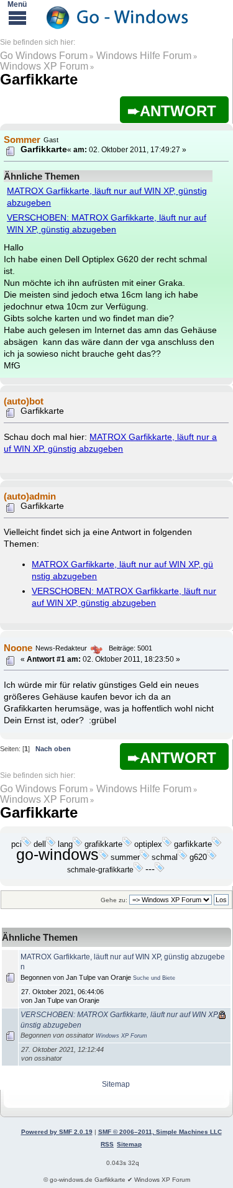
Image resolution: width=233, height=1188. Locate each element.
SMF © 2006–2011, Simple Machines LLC (160, 1131)
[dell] (51, 844)
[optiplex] (167, 844)
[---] (160, 870)
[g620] (212, 857)
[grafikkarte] (127, 844)
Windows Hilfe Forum (143, 55)
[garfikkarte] (217, 844)
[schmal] (183, 857)
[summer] (145, 857)
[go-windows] (104, 857)
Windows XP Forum (44, 66)
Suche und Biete (154, 978)
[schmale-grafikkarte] (139, 870)
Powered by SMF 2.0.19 (57, 1131)
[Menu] (17, 17)
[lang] (78, 844)
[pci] (27, 844)
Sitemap (116, 1084)
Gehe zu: (114, 900)
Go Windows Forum (44, 55)
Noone (18, 647)
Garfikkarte (39, 79)
